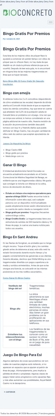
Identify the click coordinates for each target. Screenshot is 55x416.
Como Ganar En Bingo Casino (16, 278)
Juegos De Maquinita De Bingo (17, 143)
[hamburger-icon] (51, 22)
